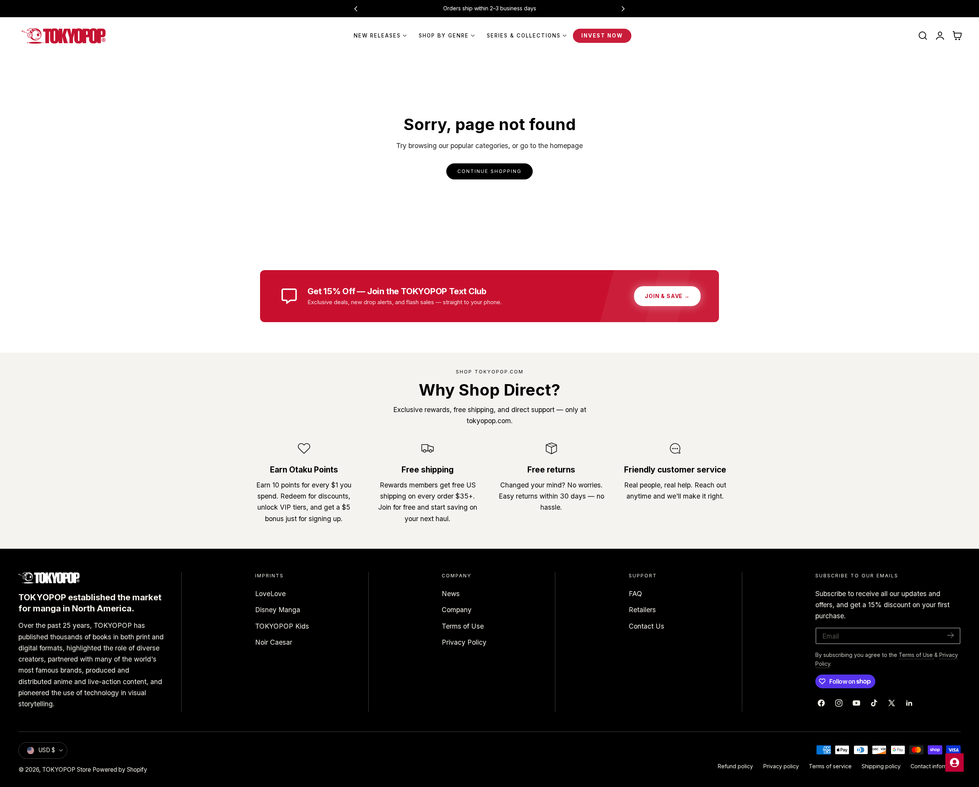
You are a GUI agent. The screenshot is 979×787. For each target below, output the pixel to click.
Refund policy (735, 766)
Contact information (936, 766)
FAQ (635, 594)
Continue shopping (489, 171)
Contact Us (646, 626)
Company (457, 610)
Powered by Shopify (120, 769)
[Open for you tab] (954, 762)
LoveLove (270, 594)
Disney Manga (277, 610)
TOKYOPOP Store (66, 769)
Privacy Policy (464, 642)
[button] (922, 36)
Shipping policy (881, 766)
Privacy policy (781, 766)
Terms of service (830, 766)
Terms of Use (463, 626)
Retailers (642, 610)
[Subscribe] (951, 635)
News (451, 594)
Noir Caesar (273, 642)
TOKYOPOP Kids (282, 626)
